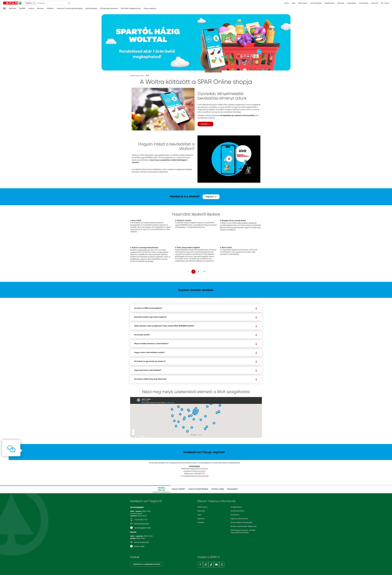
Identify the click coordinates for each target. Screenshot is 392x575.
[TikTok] (211, 564)
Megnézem (210, 197)
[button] (229, 159)
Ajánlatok (12, 8)
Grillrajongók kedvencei (109, 8)
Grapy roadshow (150, 8)
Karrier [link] (287, 3)
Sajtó (200, 515)
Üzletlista (204, 124)
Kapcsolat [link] (340, 3)
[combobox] (31, 3)
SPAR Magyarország (137, 75)
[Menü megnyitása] (5, 8)
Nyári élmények (91, 8)
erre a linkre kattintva (151, 172)
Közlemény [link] (374, 3)
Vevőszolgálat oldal (142, 528)
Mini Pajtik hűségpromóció (131, 8)
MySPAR (22, 8)
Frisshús (31, 8)
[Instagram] (205, 564)
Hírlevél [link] (386, 3)
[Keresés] (69, 3)
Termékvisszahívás (237, 511)
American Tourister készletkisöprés (69, 8)
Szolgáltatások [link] (329, 3)
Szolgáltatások (236, 507)
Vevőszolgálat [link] (351, 3)
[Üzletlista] (163, 109)
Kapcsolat (201, 511)
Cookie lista (235, 515)
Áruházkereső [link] (363, 3)
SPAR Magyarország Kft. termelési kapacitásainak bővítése (243, 531)
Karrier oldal (139, 546)
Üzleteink (201, 522)
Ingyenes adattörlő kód (239, 519)
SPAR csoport (203, 507)
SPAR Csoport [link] (302, 3)
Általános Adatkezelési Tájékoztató (244, 526)
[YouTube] (216, 564)
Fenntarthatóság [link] (315, 3)
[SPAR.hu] (12, 3)
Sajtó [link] (293, 3)
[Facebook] (200, 564)
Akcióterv (40, 8)
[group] (161, 489)
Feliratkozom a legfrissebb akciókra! (146, 564)
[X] (222, 564)
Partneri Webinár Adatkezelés (241, 522)
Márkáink (50, 8)
